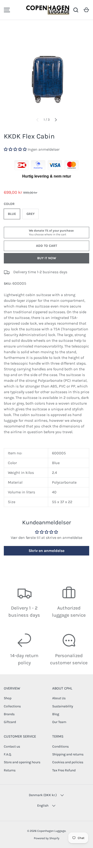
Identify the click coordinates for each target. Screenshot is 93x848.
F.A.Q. (8, 754)
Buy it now (46, 258)
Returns (10, 770)
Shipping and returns (67, 754)
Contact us (12, 746)
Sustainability (62, 706)
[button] (86, 10)
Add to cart (46, 246)
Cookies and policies (67, 762)
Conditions (60, 746)
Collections (12, 706)
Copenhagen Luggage (51, 831)
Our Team (59, 722)
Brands (9, 714)
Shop (7, 698)
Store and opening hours (22, 762)
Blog (55, 714)
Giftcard (10, 722)
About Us (59, 698)
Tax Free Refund (64, 770)
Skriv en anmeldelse (46, 550)
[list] (46, 70)
